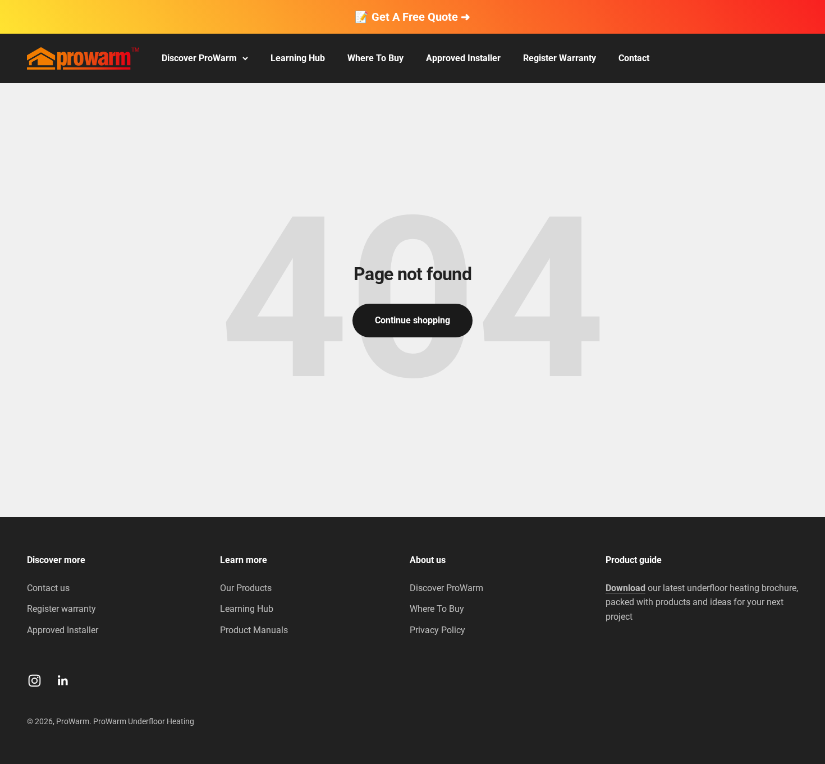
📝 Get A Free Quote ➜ (412, 17)
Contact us (48, 588)
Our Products (246, 588)
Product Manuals (254, 630)
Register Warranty (559, 58)
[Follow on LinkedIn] (63, 680)
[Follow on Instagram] (34, 680)
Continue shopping (412, 320)
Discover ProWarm (199, 58)
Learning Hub (298, 58)
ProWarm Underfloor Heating (143, 721)
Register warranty (61, 608)
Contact (633, 58)
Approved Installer (463, 58)
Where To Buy (375, 58)
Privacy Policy (437, 630)
